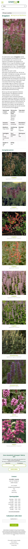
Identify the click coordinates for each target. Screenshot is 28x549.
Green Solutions (14, 542)
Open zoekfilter (8, 13)
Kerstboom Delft (9, 532)
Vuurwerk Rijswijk (16, 533)
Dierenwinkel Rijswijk (20, 529)
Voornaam (8, 463)
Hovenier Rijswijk (11, 530)
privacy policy (23, 461)
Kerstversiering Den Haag (16, 532)
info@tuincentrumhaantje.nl (14, 487)
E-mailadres (20, 463)
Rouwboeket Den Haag (13, 529)
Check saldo (14, 525)
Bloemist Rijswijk (6, 529)
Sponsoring (14, 492)
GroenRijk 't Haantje (14, 479)
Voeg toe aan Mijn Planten (19, 15)
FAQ (14, 489)
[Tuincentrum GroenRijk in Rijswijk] (14, 2)
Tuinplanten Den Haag (8, 531)
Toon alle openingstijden (14, 511)
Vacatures (14, 490)
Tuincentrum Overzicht (14, 543)
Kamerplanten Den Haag (17, 531)
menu (2, 2)
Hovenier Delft (5, 530)
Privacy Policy (14, 545)
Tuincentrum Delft (17, 530)
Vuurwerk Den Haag (9, 533)
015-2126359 (14, 485)
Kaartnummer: (14, 519)
